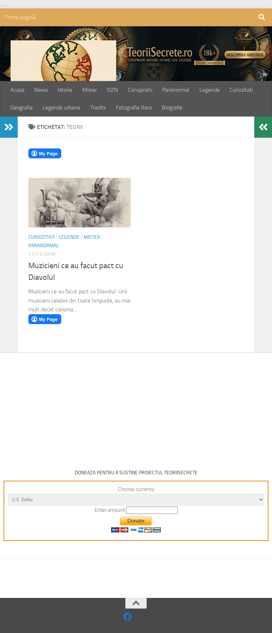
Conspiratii (140, 89)
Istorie (65, 89)
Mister (89, 89)
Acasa (17, 89)
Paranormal (175, 89)
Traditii (98, 107)
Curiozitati (241, 89)
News (41, 89)
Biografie (172, 107)
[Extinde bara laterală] (9, 127)
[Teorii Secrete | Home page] (63, 75)
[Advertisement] (136, 406)
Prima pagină (20, 17)
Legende (209, 89)
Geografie (21, 107)
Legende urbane (61, 107)
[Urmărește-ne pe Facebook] (127, 616)
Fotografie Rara (134, 107)
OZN (112, 89)
